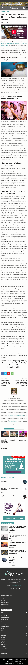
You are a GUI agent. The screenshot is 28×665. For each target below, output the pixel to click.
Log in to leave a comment (7, 450)
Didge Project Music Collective (21, 414)
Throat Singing (4, 648)
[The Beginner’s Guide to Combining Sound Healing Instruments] (14, 434)
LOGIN (26, 1)
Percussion (3, 637)
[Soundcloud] (16, 425)
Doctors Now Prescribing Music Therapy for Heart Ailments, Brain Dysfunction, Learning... (17, 528)
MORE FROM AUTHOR (19, 428)
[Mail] (11, 588)
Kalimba (2, 628)
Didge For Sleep (18, 411)
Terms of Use (18, 661)
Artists (2, 612)
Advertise (3, 598)
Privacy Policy (23, 659)
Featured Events (4, 619)
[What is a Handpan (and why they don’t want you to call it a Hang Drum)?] (4, 560)
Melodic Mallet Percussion (6, 632)
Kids (10, 538)
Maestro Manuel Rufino (12, 421)
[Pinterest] (8, 373)
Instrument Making (4, 624)
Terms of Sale (10, 661)
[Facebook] (2, 373)
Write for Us (3, 597)
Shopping (3, 640)
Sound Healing (5, 11)
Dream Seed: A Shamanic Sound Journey (16, 415)
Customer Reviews (5, 604)
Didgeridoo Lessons (13, 553)
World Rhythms (4, 653)
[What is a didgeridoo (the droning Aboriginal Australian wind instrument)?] (4, 552)
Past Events (3, 635)
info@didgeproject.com (6, 1)
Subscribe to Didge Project (6, 595)
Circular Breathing (12, 545)
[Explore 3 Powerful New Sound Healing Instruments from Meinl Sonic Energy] (23, 434)
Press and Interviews (5, 602)
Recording (3, 639)
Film (2, 621)
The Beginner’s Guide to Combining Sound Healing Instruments (14, 439)
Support (16, 659)
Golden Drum (12, 423)
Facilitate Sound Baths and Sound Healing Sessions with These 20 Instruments (21, 383)
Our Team (3, 600)
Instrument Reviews (4, 436)
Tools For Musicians (5, 649)
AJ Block (4, 22)
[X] (5, 373)
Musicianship (3, 633)
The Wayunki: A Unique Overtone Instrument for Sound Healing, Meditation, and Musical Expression (4, 440)
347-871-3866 (14, 1)
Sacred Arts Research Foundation (15, 417)
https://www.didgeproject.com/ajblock (14, 398)
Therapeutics (11, 530)
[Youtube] (18, 425)
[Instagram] (12, 425)
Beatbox (2, 614)
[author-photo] (14, 391)
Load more (14, 565)
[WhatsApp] (12, 373)
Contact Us (10, 659)
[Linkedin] (14, 425)
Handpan (11, 560)
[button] (23, 8)
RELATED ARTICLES (8, 428)
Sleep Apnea (3, 642)
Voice (2, 651)
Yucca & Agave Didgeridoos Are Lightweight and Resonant (5, 383)
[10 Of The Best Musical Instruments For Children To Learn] (4, 537)
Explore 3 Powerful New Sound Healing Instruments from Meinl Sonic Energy (23, 439)
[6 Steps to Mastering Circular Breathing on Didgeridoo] (4, 544)
